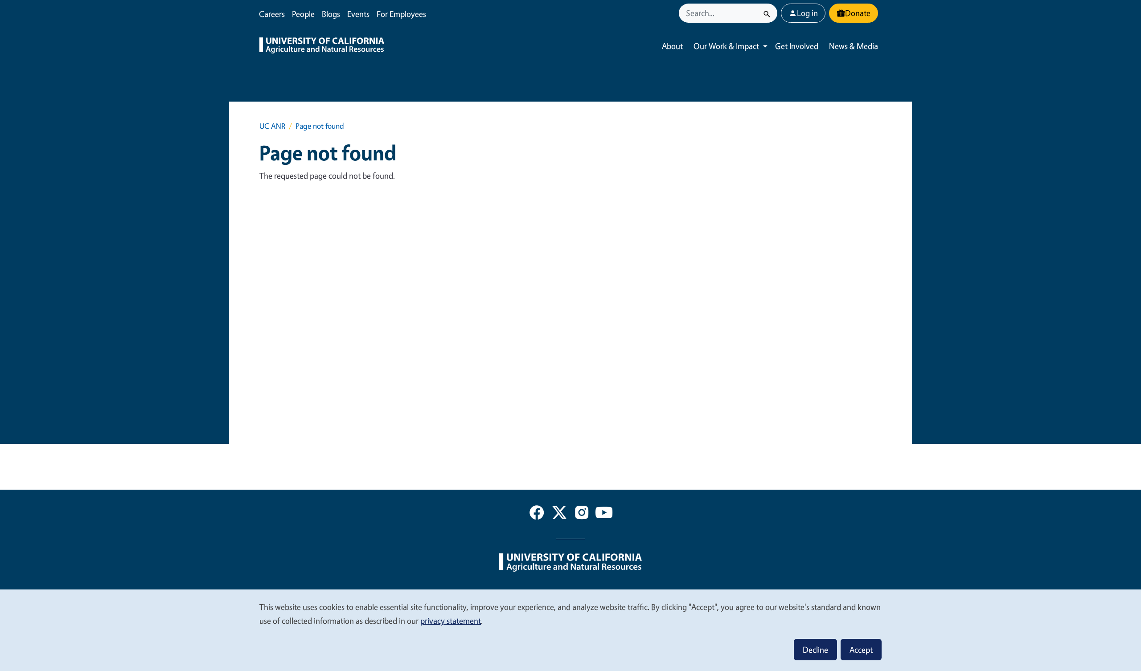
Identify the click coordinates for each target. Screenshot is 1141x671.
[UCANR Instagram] (581, 514)
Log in (807, 13)
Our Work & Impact (726, 46)
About (672, 46)
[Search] (767, 13)
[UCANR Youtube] (603, 514)
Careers (272, 13)
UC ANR (272, 126)
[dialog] (570, 630)
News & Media (853, 46)
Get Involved (796, 46)
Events (358, 13)
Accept (861, 649)
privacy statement (450, 620)
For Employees (401, 13)
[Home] (321, 46)
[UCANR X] (559, 514)
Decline (815, 649)
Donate (857, 13)
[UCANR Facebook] (536, 514)
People (303, 13)
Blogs (331, 13)
